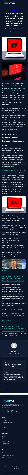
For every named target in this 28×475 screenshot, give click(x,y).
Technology (14, 10)
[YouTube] (16, 411)
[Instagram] (7, 411)
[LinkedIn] (12, 411)
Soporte (4, 436)
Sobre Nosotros (6, 457)
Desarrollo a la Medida (7, 422)
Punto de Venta (6, 420)
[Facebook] (3, 411)
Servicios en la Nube (7, 425)
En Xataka (5, 270)
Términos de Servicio (22, 472)
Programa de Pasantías (8, 455)
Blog (3, 439)
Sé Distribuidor (5, 452)
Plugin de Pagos (6, 427)
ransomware (7, 83)
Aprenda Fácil (5, 441)
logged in (8, 392)
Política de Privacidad (11, 472)
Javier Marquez (14, 335)
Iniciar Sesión (5, 443)
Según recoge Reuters (8, 170)
